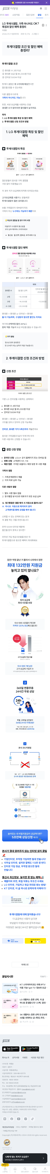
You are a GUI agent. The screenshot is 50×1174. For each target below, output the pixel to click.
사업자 (7, 15)
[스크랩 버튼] (15, 985)
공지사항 (15, 1057)
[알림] (41, 8)
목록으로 (25, 964)
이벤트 (25, 1057)
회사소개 (5, 1057)
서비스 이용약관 (21, 1127)
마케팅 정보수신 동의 (36, 1127)
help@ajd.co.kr (17, 1096)
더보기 (43, 976)
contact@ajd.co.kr (18, 1092)
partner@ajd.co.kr (18, 1099)
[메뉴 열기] (45, 8)
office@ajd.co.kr (18, 1102)
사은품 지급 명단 (37, 1057)
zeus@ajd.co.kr (28, 1089)
